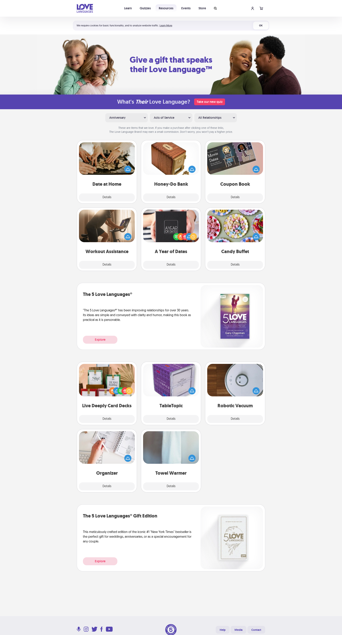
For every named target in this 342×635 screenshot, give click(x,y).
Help (223, 630)
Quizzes (145, 8)
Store (202, 8)
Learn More (166, 25)
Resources (166, 8)
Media (238, 630)
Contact (256, 630)
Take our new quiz (209, 102)
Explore (100, 340)
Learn (128, 8)
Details (107, 197)
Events (186, 8)
